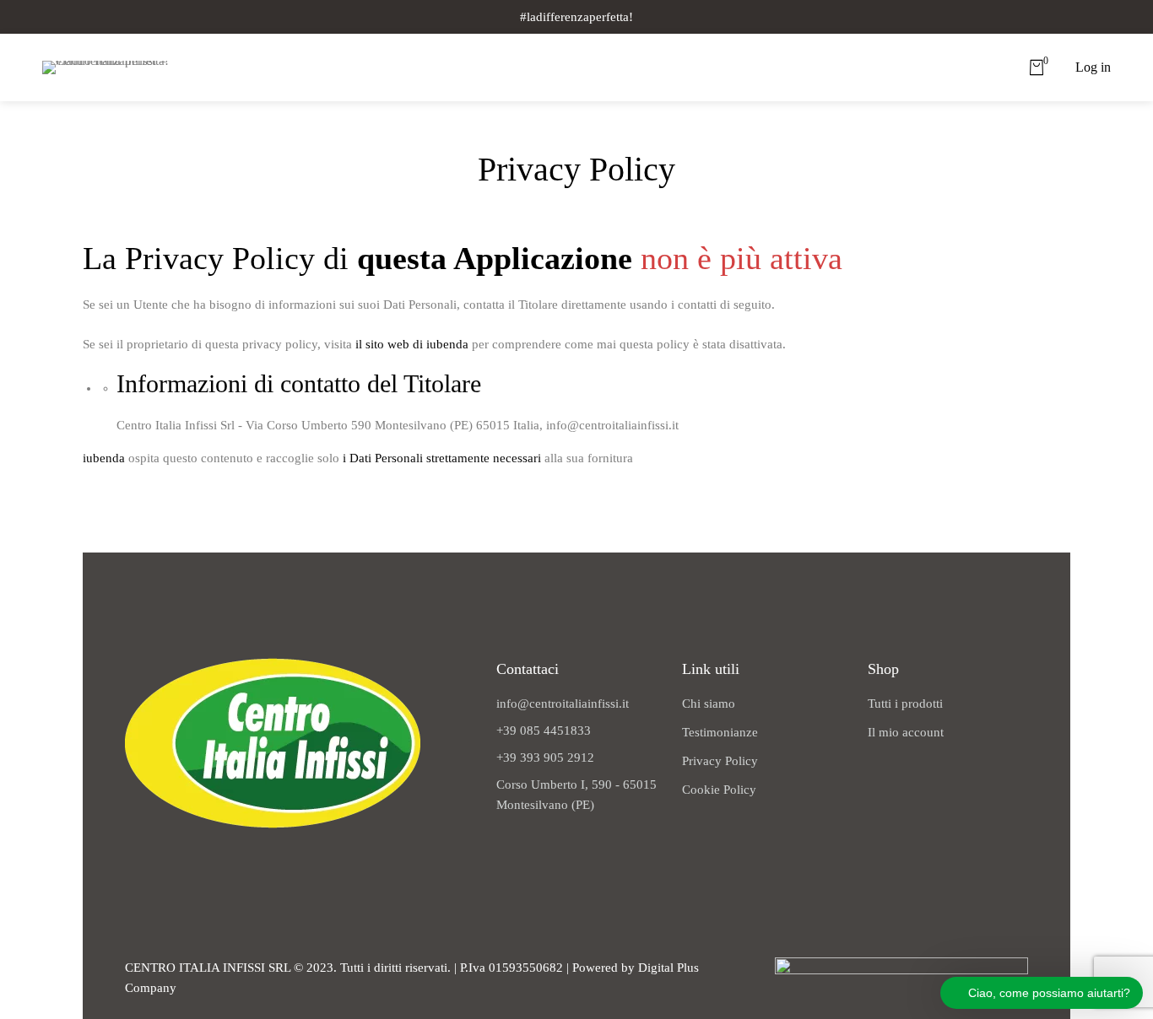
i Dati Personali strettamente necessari (442, 458)
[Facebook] (134, 858)
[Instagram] (171, 858)
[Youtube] (207, 858)
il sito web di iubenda (411, 344)
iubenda (104, 458)
